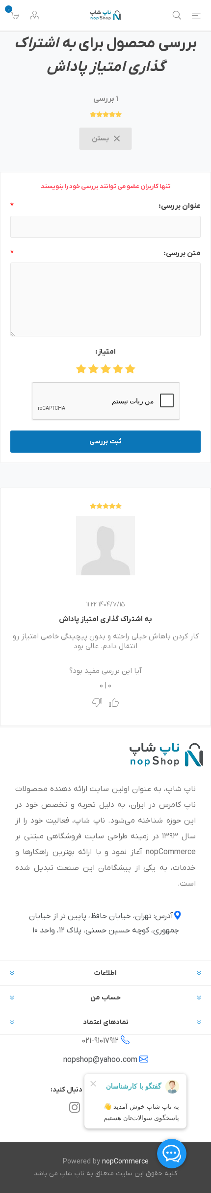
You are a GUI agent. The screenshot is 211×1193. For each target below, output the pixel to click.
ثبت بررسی (105, 441)
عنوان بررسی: (179, 206)
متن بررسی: (182, 253)
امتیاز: (105, 352)
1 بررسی (105, 99)
